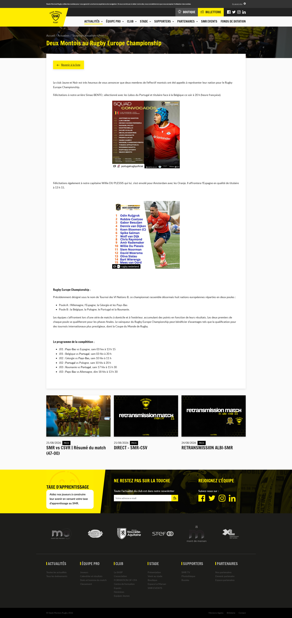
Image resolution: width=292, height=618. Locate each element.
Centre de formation (124, 584)
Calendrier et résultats (91, 576)
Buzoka (185, 580)
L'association (120, 576)
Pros (101, 35)
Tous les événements (56, 576)
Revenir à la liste (70, 65)
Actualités (64, 35)
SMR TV (185, 572)
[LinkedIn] (244, 12)
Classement (86, 584)
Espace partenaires (225, 580)
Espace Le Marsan (157, 584)
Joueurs (84, 572)
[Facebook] (228, 12)
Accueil (50, 35)
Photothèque (188, 576)
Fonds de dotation (233, 21)
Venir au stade (155, 576)
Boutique (152, 580)
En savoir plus (237, 4)
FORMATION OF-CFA (125, 580)
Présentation (154, 572)
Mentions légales (216, 612)
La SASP (118, 572)
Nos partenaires (223, 572)
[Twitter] (234, 12)
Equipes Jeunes (122, 595)
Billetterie (231, 612)
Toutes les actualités (84, 35)
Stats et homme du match (93, 580)
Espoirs (117, 588)
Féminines (119, 591)
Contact (242, 612)
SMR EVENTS (209, 21)
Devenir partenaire (224, 576)
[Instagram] (239, 12)
